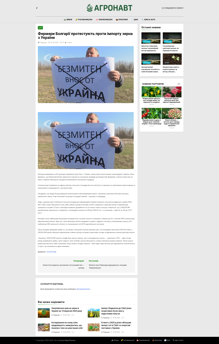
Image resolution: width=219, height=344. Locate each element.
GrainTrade (51, 252)
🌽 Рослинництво (84, 20)
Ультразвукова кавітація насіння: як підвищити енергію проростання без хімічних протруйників (171, 50)
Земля (167, 62)
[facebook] (37, 8)
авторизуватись (83, 289)
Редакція (43, 42)
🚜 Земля (68, 20)
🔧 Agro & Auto (148, 20)
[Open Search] (182, 20)
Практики (146, 41)
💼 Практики (122, 20)
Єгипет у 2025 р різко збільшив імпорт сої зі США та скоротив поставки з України (116, 325)
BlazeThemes (70, 340)
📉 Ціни (134, 20)
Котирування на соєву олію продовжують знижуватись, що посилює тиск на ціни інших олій (66, 325)
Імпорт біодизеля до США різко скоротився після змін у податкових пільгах (116, 311)
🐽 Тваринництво (104, 20)
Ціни (40, 28)
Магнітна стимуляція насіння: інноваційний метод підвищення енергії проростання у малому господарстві (149, 50)
